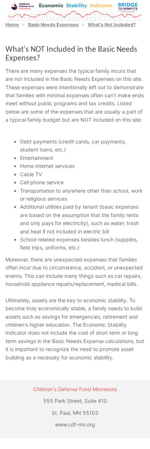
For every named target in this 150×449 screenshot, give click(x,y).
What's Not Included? (112, 24)
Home (12, 24)
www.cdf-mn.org (75, 424)
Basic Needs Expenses (53, 24)
